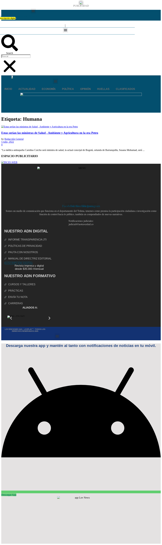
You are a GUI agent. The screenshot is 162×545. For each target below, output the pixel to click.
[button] (33, 10)
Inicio (8, 89)
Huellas (103, 89)
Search (9, 53)
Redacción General (14, 139)
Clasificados (125, 89)
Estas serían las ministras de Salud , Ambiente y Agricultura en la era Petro (49, 132)
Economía (49, 89)
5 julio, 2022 (7, 141)
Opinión (85, 89)
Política (68, 89)
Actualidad (26, 89)
